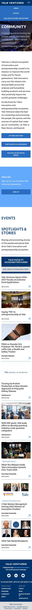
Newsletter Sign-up (24, 594)
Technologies (6, 588)
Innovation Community (8, 474)
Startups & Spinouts (7, 356)
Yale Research (6, 395)
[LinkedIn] (16, 575)
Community (5, 594)
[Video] (23, 575)
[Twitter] (9, 575)
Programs (4, 591)
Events (16, 13)
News (16, 8)
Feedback (24, 608)
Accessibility (17, 608)
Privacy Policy (8, 608)
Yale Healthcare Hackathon (16, 18)
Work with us (23, 598)
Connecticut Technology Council (11, 501)
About (3, 597)
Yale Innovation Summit (8, 461)
